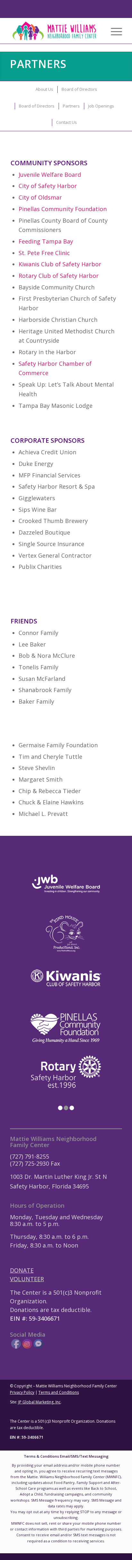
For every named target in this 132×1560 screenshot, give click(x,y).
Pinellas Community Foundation (63, 209)
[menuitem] (113, 31)
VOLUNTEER (27, 1279)
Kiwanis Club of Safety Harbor (60, 264)
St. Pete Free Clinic (44, 253)
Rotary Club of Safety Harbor (59, 275)
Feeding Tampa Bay (46, 241)
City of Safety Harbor (48, 186)
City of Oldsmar (40, 197)
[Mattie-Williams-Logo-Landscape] (55, 31)
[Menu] (113, 31)
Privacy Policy (22, 1392)
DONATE (22, 1270)
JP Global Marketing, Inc (39, 1402)
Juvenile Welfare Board (50, 174)
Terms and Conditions (58, 1392)
